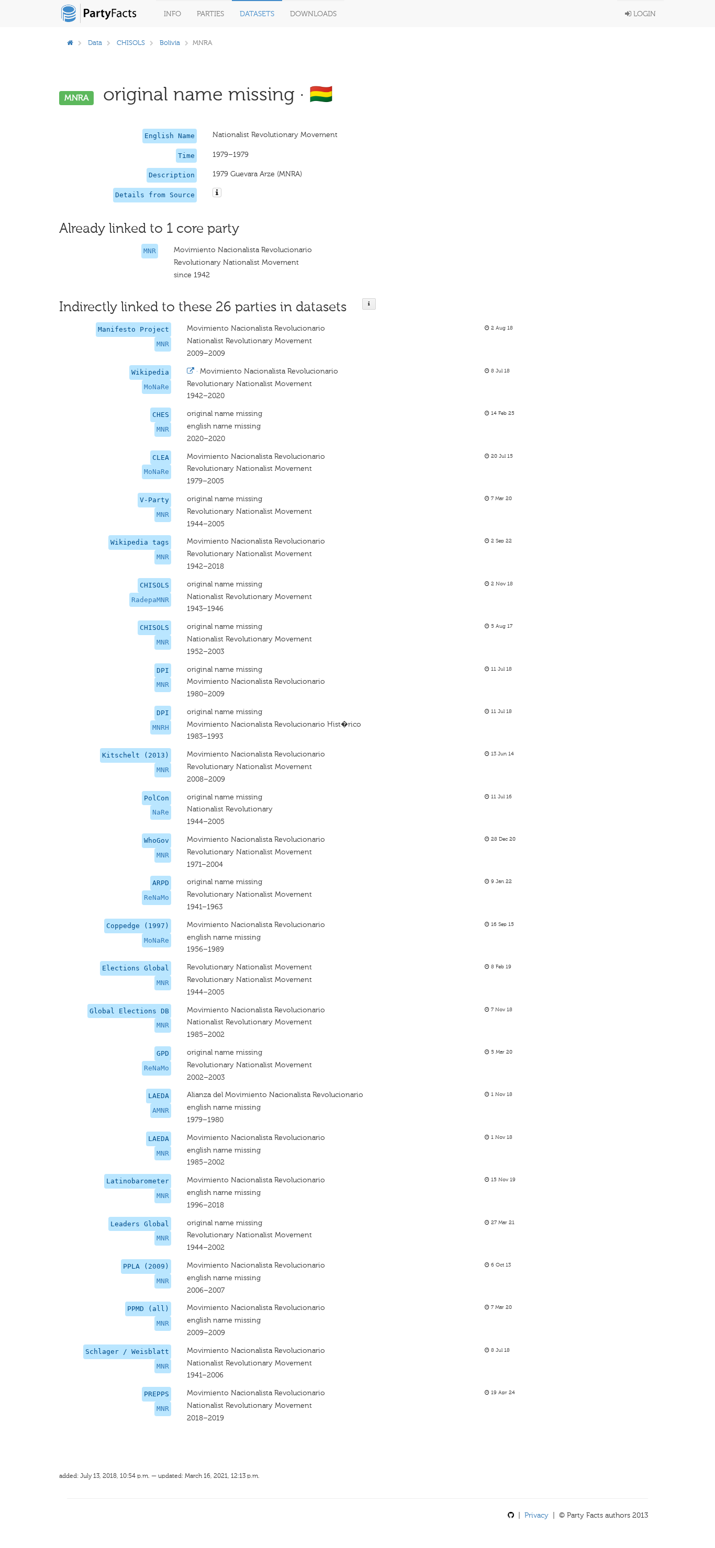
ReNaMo (156, 897)
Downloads (313, 13)
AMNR (160, 1110)
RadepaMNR (150, 600)
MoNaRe (156, 387)
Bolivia (170, 43)
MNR (149, 251)
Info (172, 13)
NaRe (160, 812)
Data (95, 43)
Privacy (536, 1515)
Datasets (257, 13)
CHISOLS (131, 43)
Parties (210, 13)
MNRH (160, 727)
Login (643, 13)
